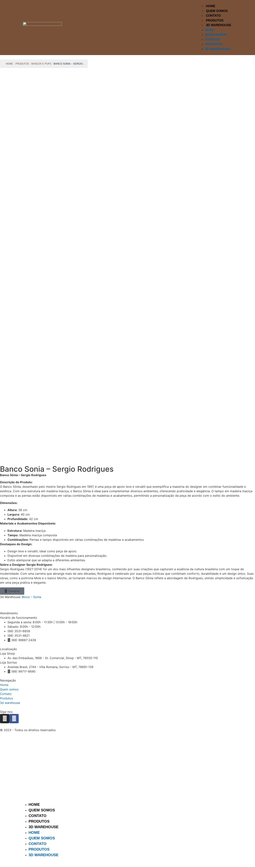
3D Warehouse (218, 25)
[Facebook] (14, 718)
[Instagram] (4, 718)
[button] (12, 591)
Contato (213, 15)
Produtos (214, 20)
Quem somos (9, 689)
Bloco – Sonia (31, 597)
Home (210, 6)
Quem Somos (217, 11)
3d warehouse (10, 703)
